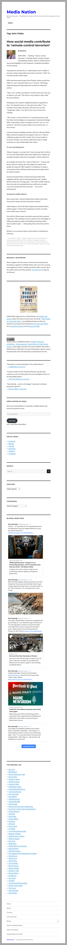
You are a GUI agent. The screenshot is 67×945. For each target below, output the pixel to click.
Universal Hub (13, 890)
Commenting (11, 917)
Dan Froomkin (13, 794)
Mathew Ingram (14, 839)
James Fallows (13, 819)
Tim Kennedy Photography (17, 883)
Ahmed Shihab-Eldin (40, 238)
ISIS (14, 243)
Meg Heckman (13, 848)
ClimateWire (42, 240)
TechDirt (11, 881)
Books (9, 921)
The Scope (12, 878)
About (9, 908)
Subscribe (12, 421)
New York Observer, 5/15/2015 (19, 379)
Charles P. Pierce (14, 779)
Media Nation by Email (14, 934)
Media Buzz (12, 844)
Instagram (12, 454)
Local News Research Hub (17, 831)
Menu (10, 23)
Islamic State (19, 243)
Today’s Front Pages (15, 886)
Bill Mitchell (12, 772)
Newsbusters (12, 856)
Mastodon (12, 449)
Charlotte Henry (14, 782)
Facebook (11, 441)
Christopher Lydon (14, 787)
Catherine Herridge (32, 240)
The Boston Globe (33, 326)
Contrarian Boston (14, 792)
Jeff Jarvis (11, 824)
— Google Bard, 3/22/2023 (16, 367)
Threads (11, 446)
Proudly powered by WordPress (24, 940)
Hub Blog (11, 814)
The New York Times (41, 324)
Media (19, 238)
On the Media (13, 863)
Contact (9, 912)
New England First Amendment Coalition (22, 853)
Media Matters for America (17, 846)
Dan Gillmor (12, 797)
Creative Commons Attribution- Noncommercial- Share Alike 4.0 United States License (27, 344)
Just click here (37, 270)
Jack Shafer (12, 816)
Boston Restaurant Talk (16, 774)
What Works (12, 893)
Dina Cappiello (29, 242)
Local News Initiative (16, 326)
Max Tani (11, 841)
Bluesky (11, 444)
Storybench (12, 876)
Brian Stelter (12, 777)
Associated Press (16, 240)
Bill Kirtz (23, 240)
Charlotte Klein (13, 784)
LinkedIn (11, 451)
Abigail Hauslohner (27, 238)
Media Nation (21, 11)
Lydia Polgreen (35, 243)
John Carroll (12, 826)
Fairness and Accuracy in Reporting (20, 806)
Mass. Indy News (12, 930)
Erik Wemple (12, 804)
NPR (12, 245)
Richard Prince (13, 873)
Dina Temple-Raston (40, 242)
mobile (42, 243)
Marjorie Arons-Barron (16, 836)
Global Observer (13, 811)
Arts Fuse (11, 769)
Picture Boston (13, 866)
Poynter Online (13, 868)
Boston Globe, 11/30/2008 (17, 389)
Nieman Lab (12, 858)
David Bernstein (14, 799)
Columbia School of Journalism (16, 242)
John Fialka (26, 243)
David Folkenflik (14, 802)
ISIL (11, 243)
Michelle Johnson (14, 851)
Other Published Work (14, 925)
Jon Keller (11, 829)
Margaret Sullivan (14, 834)
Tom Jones (12, 888)
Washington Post (18, 245)
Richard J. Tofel (13, 871)
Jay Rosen (11, 821)
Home (9, 904)
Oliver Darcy (12, 861)
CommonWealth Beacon (16, 789)
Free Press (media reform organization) (22, 809)
